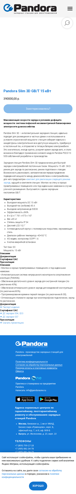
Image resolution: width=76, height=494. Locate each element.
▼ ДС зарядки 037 (9, 317)
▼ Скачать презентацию (12, 323)
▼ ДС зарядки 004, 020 (11, 313)
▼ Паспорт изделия (9, 307)
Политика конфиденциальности (32, 361)
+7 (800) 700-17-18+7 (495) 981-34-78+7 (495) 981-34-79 (24, 448)
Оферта (20, 371)
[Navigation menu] (70, 8)
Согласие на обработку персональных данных (39, 365)
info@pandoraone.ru (36, 390)
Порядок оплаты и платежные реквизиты (36, 368)
